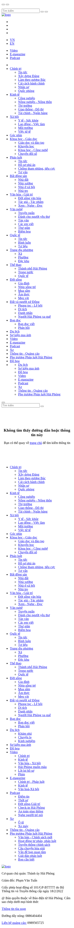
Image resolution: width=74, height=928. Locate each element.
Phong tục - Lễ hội (30, 305)
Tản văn (23, 220)
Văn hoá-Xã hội (28, 789)
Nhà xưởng (25, 183)
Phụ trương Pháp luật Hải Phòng (31, 357)
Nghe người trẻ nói (30, 815)
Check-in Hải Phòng (31, 807)
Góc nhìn (16, 135)
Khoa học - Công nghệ (33, 150)
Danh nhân (25, 313)
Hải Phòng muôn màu (32, 767)
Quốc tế (15, 235)
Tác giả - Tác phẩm (30, 202)
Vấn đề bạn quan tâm (32, 852)
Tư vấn (23, 172)
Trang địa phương (21, 250)
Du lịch (15, 331)
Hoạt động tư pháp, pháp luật (37, 841)
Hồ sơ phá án (26, 165)
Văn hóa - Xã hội (29, 763)
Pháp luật (16, 157)
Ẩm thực (24, 294)
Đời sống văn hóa (29, 198)
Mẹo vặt (23, 298)
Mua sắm (24, 290)
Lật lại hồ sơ (26, 770)
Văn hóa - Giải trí (21, 194)
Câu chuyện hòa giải (31, 848)
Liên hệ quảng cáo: (14, 923)
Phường (23, 257)
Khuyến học (26, 146)
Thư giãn (24, 227)
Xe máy (23, 826)
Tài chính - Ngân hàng (32, 113)
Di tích (22, 309)
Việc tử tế (24, 131)
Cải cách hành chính (31, 83)
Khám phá (25, 733)
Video (14, 50)
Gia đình (23, 283)
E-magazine (17, 54)
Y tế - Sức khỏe (28, 120)
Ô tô (21, 822)
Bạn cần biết (26, 859)
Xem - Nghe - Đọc (30, 205)
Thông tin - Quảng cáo (24, 353)
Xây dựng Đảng (28, 76)
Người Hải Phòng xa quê (34, 316)
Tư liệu (23, 246)
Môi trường (25, 128)
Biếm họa (24, 231)
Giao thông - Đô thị (31, 109)
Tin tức (22, 72)
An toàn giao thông (30, 811)
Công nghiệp (26, 98)
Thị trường (25, 105)
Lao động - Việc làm (31, 124)
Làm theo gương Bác (32, 79)
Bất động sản (18, 176)
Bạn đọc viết (26, 324)
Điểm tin (23, 796)
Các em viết (26, 224)
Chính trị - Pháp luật (31, 781)
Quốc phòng (26, 91)
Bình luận (24, 242)
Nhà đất (23, 179)
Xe (12, 350)
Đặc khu (23, 261)
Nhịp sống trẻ (27, 287)
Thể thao (15, 264)
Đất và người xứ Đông (24, 302)
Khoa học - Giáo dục (23, 139)
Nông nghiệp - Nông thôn (35, 102)
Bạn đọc (15, 320)
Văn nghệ (16, 209)
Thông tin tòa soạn (14, 909)
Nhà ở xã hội (26, 187)
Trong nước (25, 272)
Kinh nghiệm (26, 741)
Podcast (15, 58)
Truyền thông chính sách (34, 844)
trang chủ (36, 443)
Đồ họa (15, 361)
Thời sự (23, 800)
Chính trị (15, 68)
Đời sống (16, 279)
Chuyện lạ (24, 737)
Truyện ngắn (26, 213)
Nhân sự (23, 87)
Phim (21, 774)
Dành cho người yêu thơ (34, 216)
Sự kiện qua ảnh (20, 335)
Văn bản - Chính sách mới (35, 837)
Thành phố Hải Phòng (32, 268)
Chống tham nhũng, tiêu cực (36, 168)
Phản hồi (24, 327)
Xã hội (14, 116)
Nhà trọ (23, 190)
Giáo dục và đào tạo (31, 142)
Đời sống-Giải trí (29, 804)
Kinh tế (15, 94)
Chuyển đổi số (27, 153)
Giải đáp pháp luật (30, 855)
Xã (20, 253)
